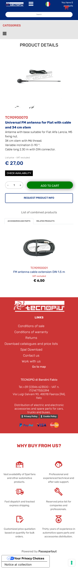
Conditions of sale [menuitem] (31, 326)
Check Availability (19, 173)
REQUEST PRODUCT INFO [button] (39, 197)
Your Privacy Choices (29, 558)
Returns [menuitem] (31, 338)
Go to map (39, 366)
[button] (39, 76)
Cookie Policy (49, 416)
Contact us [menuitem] (31, 356)
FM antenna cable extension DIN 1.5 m (39, 272)
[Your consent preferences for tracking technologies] (71, 562)
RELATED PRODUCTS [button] (45, 221)
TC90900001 (39, 268)
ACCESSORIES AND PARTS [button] (19, 221)
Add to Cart (50, 185)
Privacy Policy (30, 416)
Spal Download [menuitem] (31, 350)
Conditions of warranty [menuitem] (31, 332)
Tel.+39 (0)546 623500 (33, 387)
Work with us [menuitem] (31, 361)
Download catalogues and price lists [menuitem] (31, 344)
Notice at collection (18, 564)
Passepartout (47, 551)
